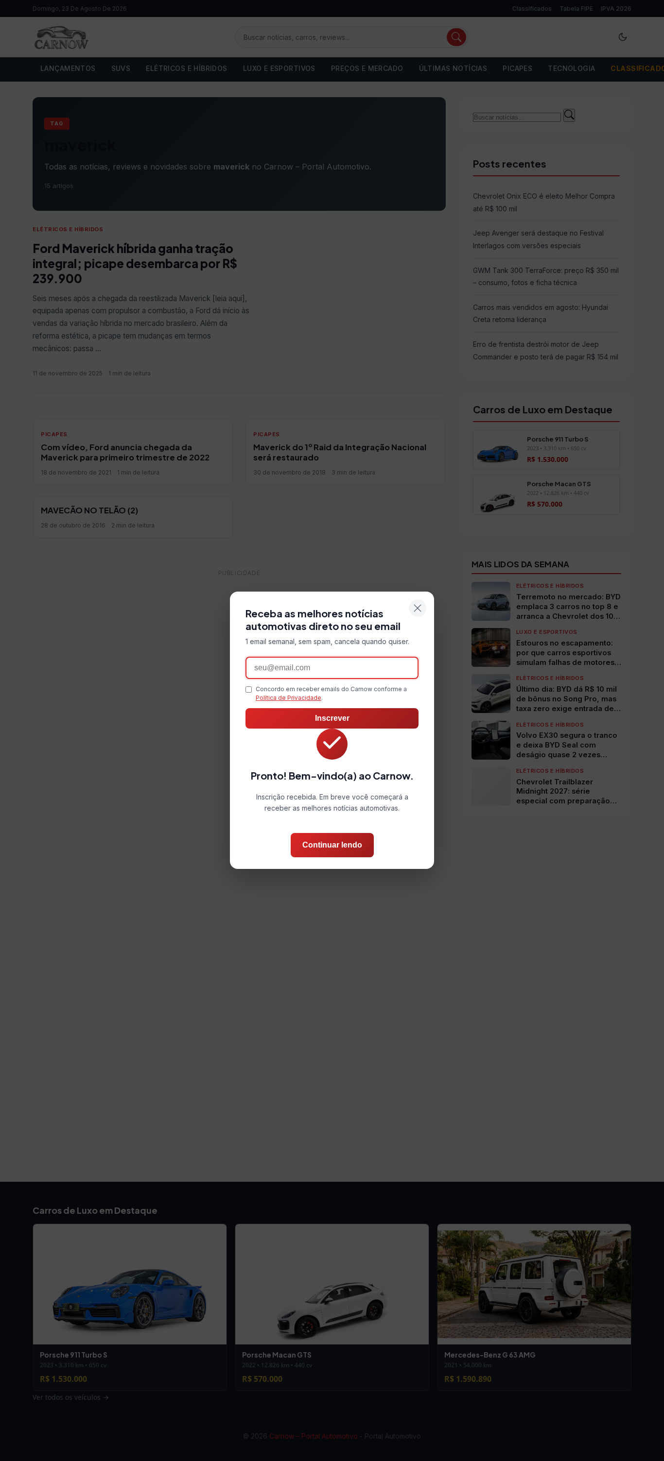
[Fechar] (417, 608)
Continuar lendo (332, 845)
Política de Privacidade (288, 698)
